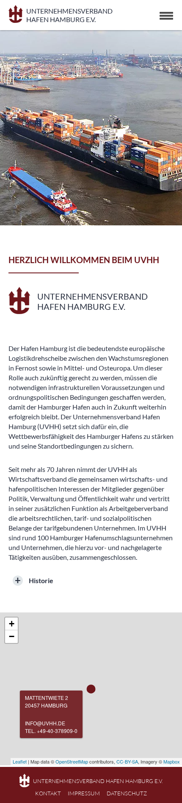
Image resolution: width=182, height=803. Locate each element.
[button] (166, 16)
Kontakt (48, 793)
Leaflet (20, 761)
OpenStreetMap (71, 761)
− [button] (11, 636)
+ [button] (11, 623)
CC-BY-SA (127, 761)
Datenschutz (127, 793)
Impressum (84, 793)
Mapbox (171, 761)
